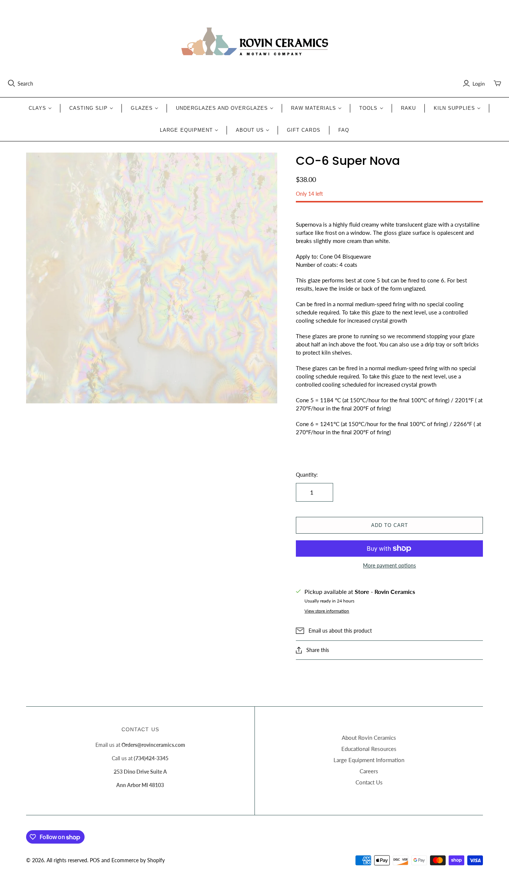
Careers (369, 771)
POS (95, 860)
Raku (408, 108)
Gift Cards (303, 130)
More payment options (389, 565)
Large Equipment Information (368, 760)
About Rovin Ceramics (369, 737)
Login (478, 83)
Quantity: (307, 474)
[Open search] (11, 83)
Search (25, 83)
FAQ (343, 130)
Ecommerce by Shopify (138, 860)
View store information (326, 611)
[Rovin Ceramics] (254, 41)
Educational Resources (368, 748)
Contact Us (369, 782)
